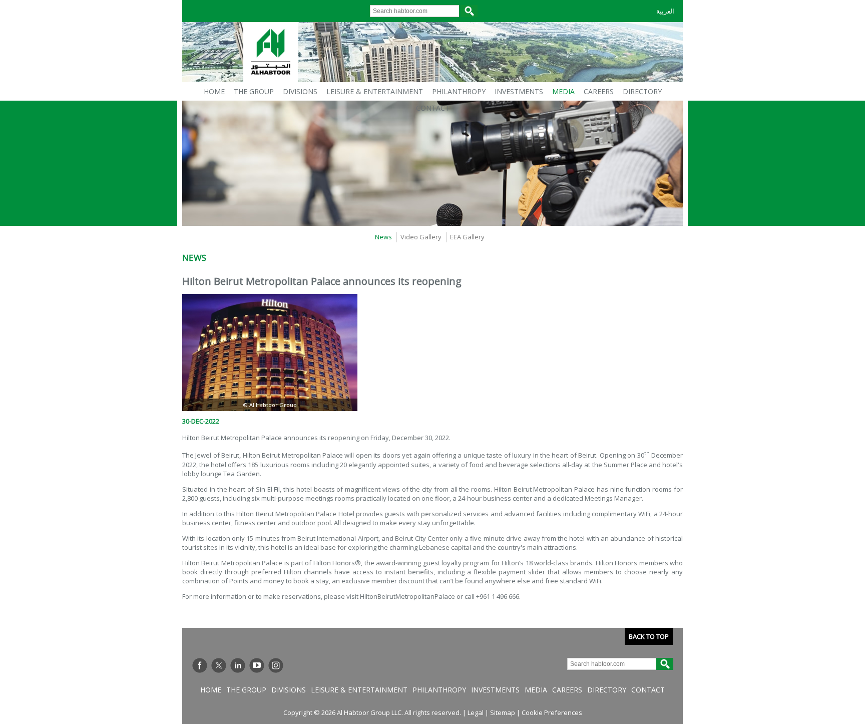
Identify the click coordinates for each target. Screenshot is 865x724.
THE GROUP (254, 91)
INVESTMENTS (519, 91)
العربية (665, 11)
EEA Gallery (467, 236)
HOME (214, 91)
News (383, 236)
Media (536, 689)
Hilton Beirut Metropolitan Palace (232, 437)
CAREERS (599, 91)
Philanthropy (439, 689)
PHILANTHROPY (459, 91)
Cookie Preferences (552, 712)
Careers (567, 689)
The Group (246, 689)
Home (210, 689)
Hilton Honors (334, 562)
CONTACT (433, 108)
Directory (606, 689)
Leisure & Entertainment (359, 689)
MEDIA (563, 91)
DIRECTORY (642, 91)
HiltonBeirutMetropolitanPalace (407, 596)
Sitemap (502, 712)
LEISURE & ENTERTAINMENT (374, 91)
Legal (476, 712)
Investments (495, 689)
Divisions (288, 689)
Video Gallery (421, 236)
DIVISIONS (300, 91)
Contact (648, 689)
